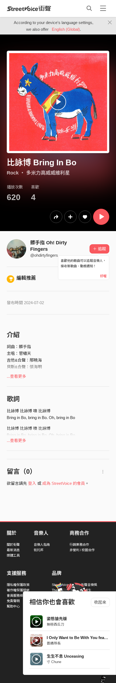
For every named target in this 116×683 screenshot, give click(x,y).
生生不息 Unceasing (65, 656)
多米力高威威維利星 (48, 173)
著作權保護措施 (18, 590)
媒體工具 (13, 555)
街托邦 (38, 550)
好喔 (103, 276)
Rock (13, 173)
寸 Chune (54, 662)
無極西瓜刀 (55, 624)
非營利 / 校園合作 (82, 550)
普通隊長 (54, 643)
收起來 (100, 602)
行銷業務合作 (79, 545)
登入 (32, 483)
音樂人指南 (42, 545)
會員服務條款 (16, 596)
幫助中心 (13, 606)
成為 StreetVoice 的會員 (63, 483)
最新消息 (13, 550)
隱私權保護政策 (18, 585)
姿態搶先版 (57, 618)
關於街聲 (13, 545)
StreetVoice (29, 8)
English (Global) (66, 29)
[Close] (110, 22)
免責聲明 (13, 601)
